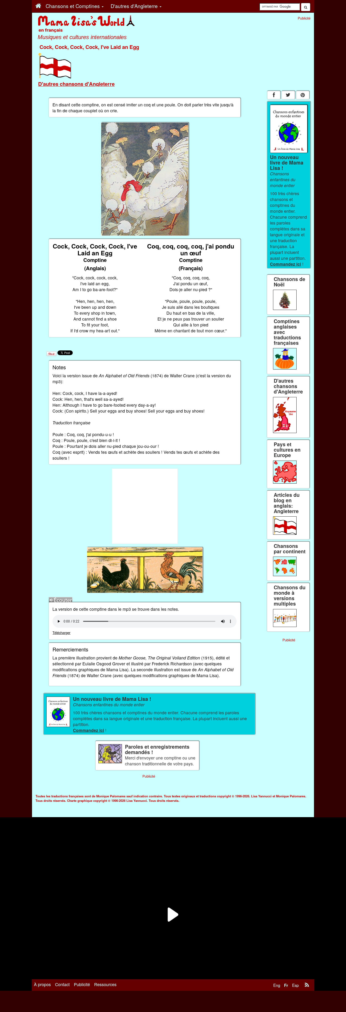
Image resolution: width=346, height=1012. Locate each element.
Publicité (82, 984)
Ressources (105, 984)
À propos (42, 984)
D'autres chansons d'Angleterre (76, 84)
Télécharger (61, 632)
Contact (62, 984)
